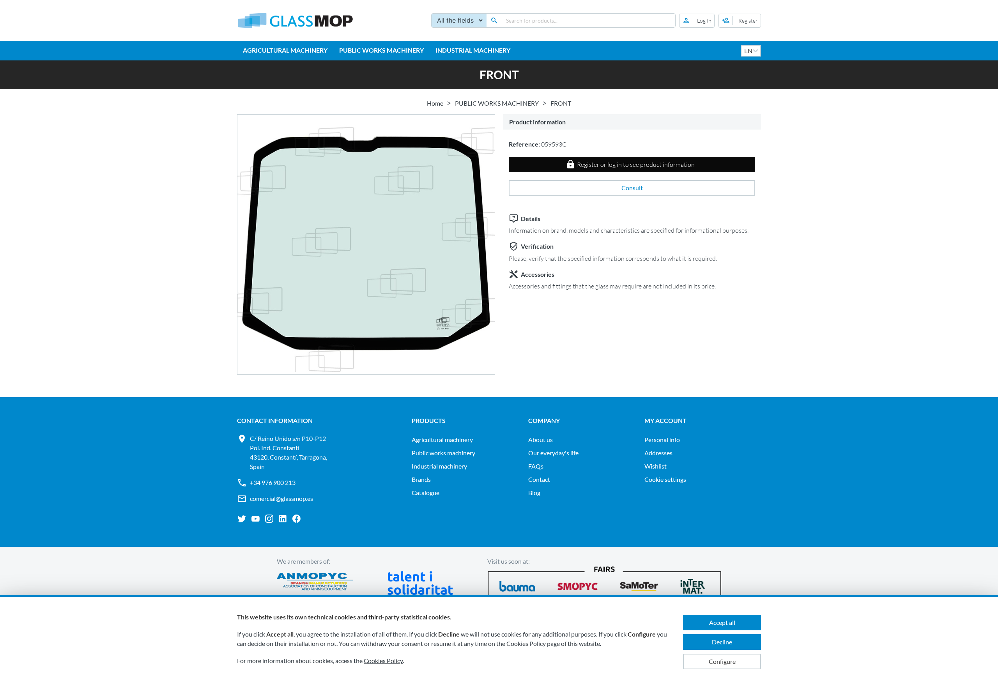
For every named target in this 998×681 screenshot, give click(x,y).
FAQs (535, 466)
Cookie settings (665, 479)
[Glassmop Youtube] (255, 518)
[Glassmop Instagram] (269, 518)
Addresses (658, 452)
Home (435, 103)
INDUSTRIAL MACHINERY (472, 50)
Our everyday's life (553, 452)
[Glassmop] (295, 20)
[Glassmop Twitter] (242, 518)
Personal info (662, 439)
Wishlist (655, 466)
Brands (421, 479)
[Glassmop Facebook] (296, 518)
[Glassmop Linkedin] (283, 518)
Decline (722, 642)
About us (540, 439)
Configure (722, 661)
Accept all (722, 622)
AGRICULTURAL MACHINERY (285, 50)
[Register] (740, 20)
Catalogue (425, 492)
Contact (539, 479)
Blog (534, 492)
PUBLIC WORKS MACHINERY (381, 50)
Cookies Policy (383, 660)
